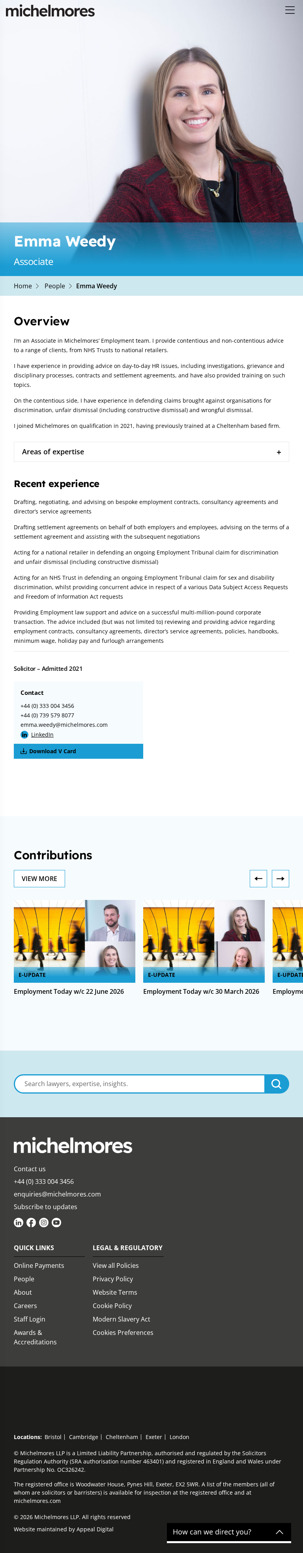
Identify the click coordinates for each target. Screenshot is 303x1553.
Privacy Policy (113, 1279)
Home (23, 286)
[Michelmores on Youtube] (56, 1222)
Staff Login (29, 1319)
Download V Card (52, 751)
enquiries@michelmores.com (57, 1194)
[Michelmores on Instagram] (44, 1222)
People (55, 286)
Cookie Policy (112, 1305)
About (23, 1292)
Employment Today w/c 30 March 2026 (201, 991)
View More (39, 878)
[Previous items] (258, 878)
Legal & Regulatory (128, 1247)
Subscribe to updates (45, 1206)
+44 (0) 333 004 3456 (47, 705)
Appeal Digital (95, 1529)
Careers (25, 1305)
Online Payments (39, 1265)
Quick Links (34, 1247)
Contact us (30, 1169)
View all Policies (116, 1265)
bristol (53, 1437)
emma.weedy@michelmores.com (64, 724)
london (179, 1437)
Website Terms (115, 1292)
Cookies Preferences (123, 1332)
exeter (154, 1437)
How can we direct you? (212, 1532)
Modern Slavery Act (121, 1319)
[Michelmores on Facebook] (31, 1222)
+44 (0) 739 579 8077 (47, 715)
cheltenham (122, 1437)
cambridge (83, 1437)
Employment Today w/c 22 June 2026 (69, 991)
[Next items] (280, 878)
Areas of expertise (53, 451)
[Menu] (290, 10)
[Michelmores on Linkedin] (18, 1222)
